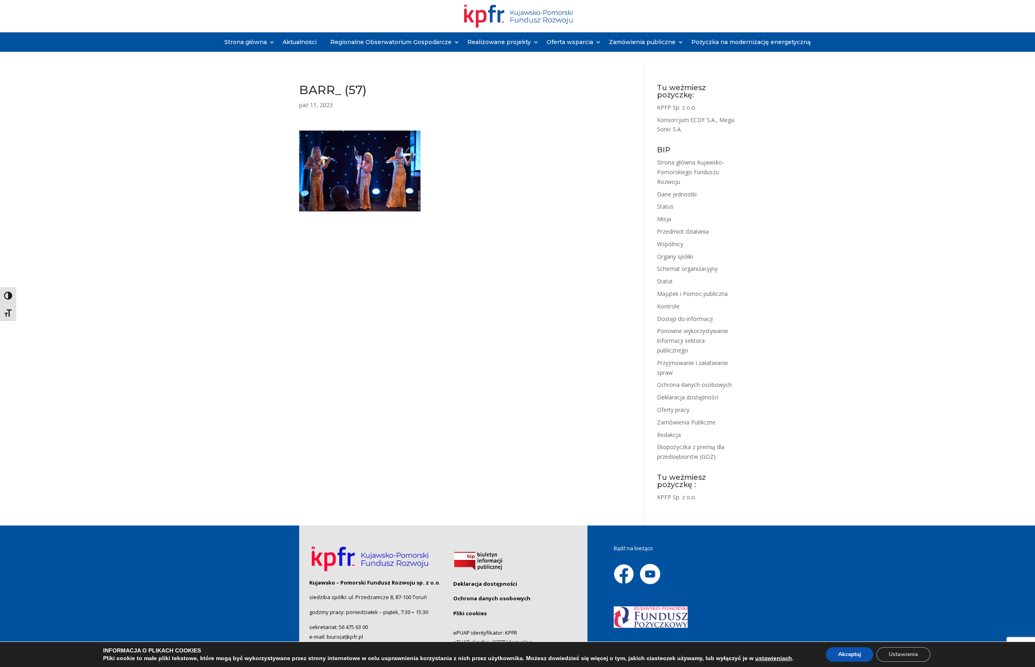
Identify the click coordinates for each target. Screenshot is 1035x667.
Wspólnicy (670, 244)
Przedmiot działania (683, 231)
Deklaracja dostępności (687, 397)
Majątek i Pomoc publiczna (692, 294)
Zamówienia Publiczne (686, 422)
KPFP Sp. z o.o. (676, 107)
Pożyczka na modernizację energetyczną (751, 42)
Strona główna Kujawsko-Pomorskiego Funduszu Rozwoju (690, 172)
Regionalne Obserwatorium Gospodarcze (391, 42)
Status (665, 206)
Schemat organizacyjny (687, 268)
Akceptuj (849, 654)
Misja (664, 219)
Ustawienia (903, 654)
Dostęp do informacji (685, 319)
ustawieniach (773, 658)
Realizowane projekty (499, 42)
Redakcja (669, 435)
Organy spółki (675, 256)
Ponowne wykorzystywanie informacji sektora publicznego (692, 340)
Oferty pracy (673, 410)
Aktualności (300, 42)
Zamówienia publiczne (642, 42)
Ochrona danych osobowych (694, 384)
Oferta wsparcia (570, 42)
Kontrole (668, 306)
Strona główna (245, 42)
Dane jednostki (677, 194)
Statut (665, 281)
